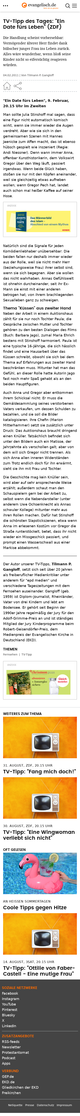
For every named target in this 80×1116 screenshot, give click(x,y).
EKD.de (8, 1082)
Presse (29, 1105)
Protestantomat (15, 1052)
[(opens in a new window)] (38, 221)
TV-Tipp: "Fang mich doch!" (39, 771)
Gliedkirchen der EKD (20, 1087)
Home (7, 86)
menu (5, 5)
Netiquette (15, 1105)
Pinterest (9, 1010)
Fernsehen (10, 654)
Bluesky (8, 1015)
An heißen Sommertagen (27, 901)
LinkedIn (9, 1026)
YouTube (9, 1004)
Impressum (64, 1105)
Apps (6, 1063)
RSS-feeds (10, 1042)
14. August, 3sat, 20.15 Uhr (28, 962)
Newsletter (11, 1047)
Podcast (8, 1058)
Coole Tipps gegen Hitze (35, 907)
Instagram (10, 999)
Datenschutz (45, 1105)
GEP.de (8, 1077)
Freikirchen (11, 1093)
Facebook (10, 993)
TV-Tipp (27, 654)
